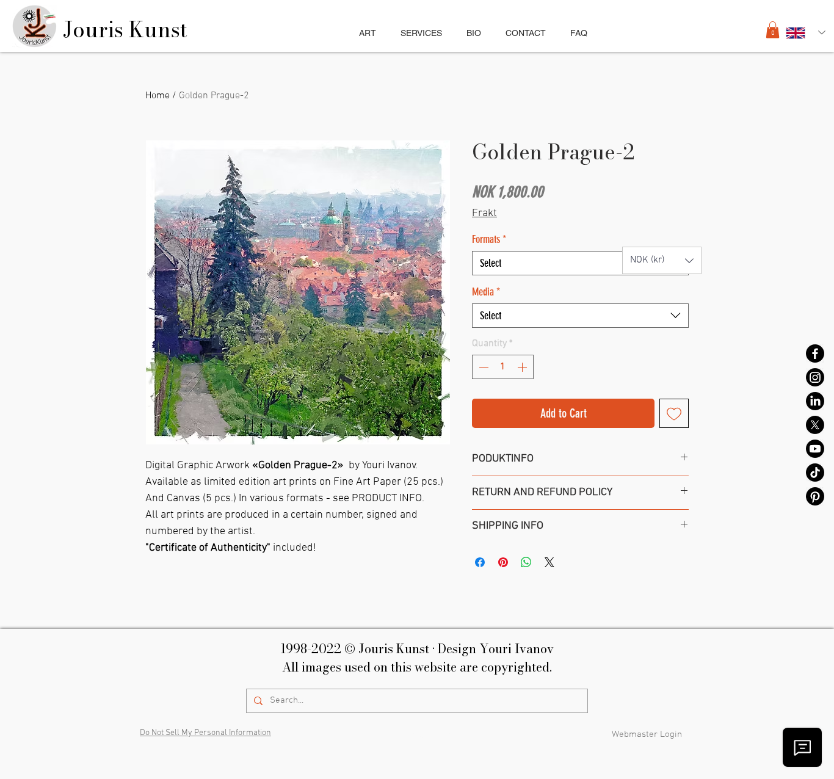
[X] (815, 425)
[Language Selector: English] (805, 33)
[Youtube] (815, 449)
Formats (489, 239)
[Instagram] (815, 377)
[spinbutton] (503, 367)
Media (486, 292)
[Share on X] (549, 562)
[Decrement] (482, 367)
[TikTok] (815, 472)
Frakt (484, 213)
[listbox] (662, 260)
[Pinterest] (815, 496)
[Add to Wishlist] (674, 413)
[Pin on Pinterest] (503, 562)
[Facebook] (815, 353)
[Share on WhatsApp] (526, 562)
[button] (421, 33)
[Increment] (523, 367)
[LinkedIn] (815, 401)
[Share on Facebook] (480, 562)
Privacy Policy (432, 736)
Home (157, 96)
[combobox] (580, 263)
